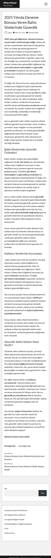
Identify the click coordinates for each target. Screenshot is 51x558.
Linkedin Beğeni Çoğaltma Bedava (18, 524)
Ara (5, 488)
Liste (6, 528)
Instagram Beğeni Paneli (14, 519)
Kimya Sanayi (10, 2)
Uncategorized (24, 446)
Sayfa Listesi (9, 533)
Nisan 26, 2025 (20, 33)
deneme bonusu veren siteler (17, 436)
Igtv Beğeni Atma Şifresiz (14, 515)
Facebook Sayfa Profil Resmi (15, 510)
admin (10, 33)
